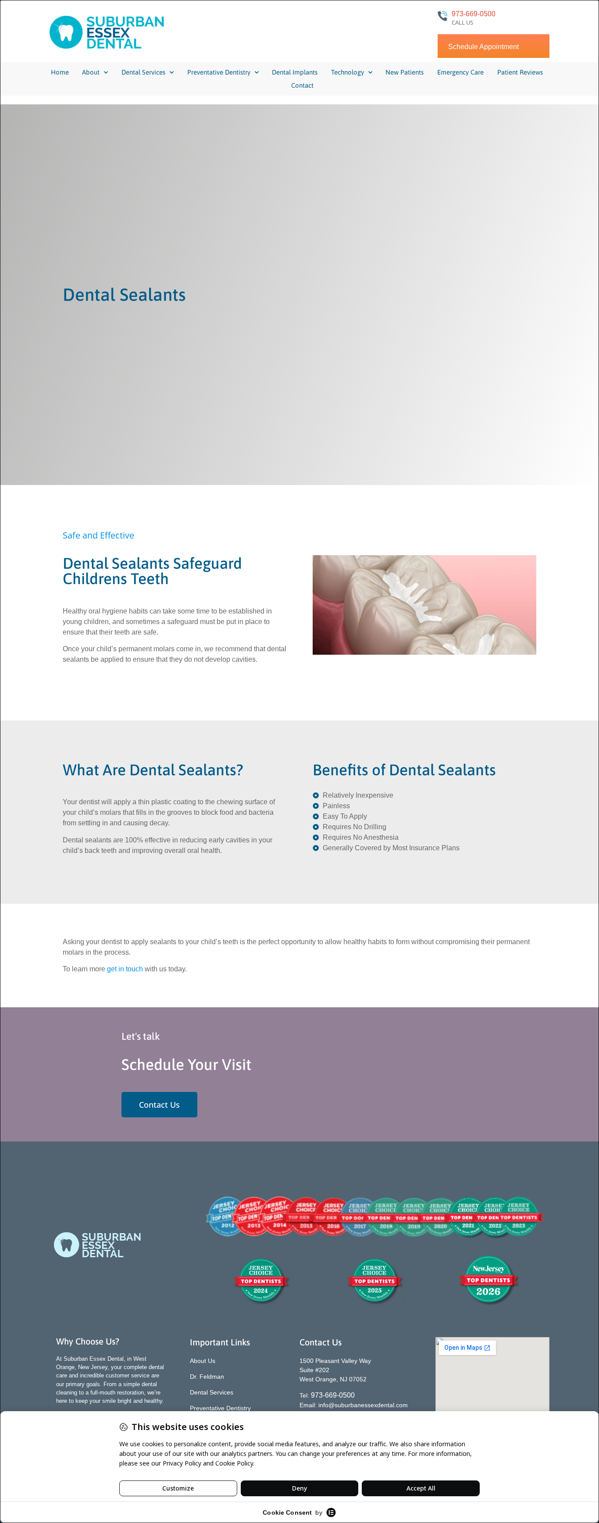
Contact (302, 85)
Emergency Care (460, 72)
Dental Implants (294, 72)
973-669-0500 (474, 14)
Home (60, 72)
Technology (347, 72)
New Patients (404, 72)
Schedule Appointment (483, 46)
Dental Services (143, 72)
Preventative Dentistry (218, 72)
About (91, 72)
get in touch (125, 969)
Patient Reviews (520, 72)
